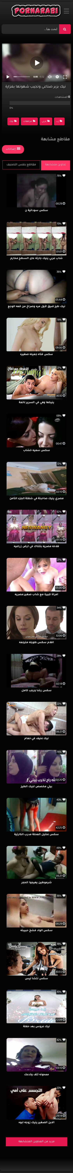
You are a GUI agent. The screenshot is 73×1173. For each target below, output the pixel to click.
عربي (44, 121)
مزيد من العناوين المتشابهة (36, 1141)
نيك (11, 121)
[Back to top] (60, 1161)
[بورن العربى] (36, 11)
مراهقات (27, 121)
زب (57, 121)
